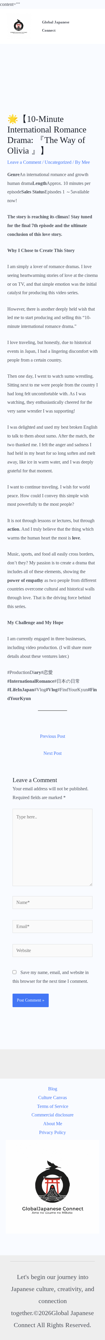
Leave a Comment (24, 162)
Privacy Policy (52, 1132)
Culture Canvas (52, 1097)
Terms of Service (52, 1106)
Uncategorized (58, 162)
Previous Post (52, 736)
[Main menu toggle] (93, 26)
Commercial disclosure (53, 1114)
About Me (52, 1123)
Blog (52, 1088)
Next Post (52, 753)
